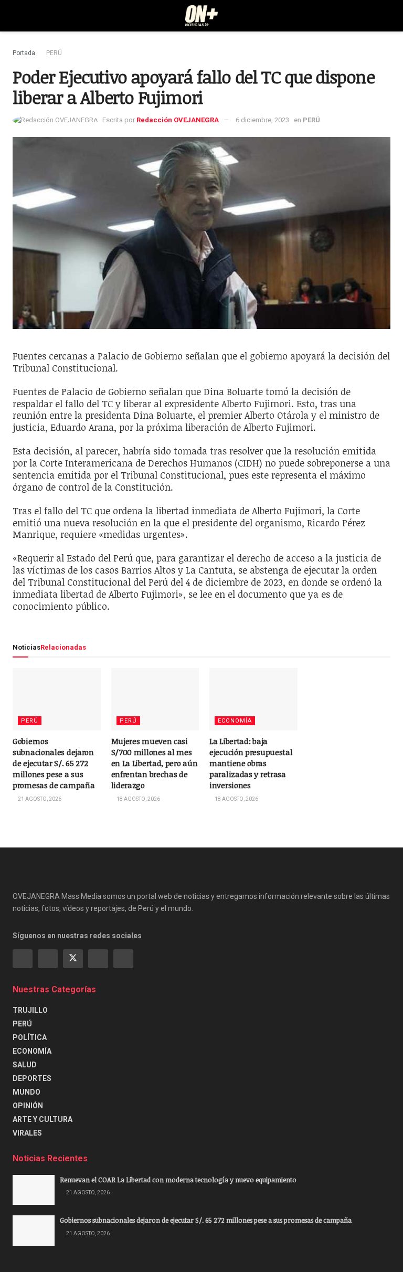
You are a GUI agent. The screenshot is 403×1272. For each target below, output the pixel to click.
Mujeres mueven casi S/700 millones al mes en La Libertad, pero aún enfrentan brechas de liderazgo (154, 763)
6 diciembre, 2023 (262, 120)
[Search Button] (385, 15)
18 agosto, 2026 (137, 799)
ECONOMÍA (235, 720)
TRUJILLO (30, 1010)
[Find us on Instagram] (48, 958)
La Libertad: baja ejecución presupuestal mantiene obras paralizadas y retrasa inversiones (250, 763)
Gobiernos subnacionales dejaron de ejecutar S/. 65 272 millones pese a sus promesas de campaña (53, 763)
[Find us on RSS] (123, 958)
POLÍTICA (30, 1037)
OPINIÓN (28, 1105)
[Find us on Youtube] (98, 958)
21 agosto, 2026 (39, 799)
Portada (24, 53)
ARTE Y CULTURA (42, 1119)
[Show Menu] (17, 15)
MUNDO (26, 1092)
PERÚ (54, 53)
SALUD (25, 1065)
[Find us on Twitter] (73, 958)
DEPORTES (32, 1078)
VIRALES (27, 1133)
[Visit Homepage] (201, 15)
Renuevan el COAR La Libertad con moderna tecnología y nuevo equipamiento (178, 1179)
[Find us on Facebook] (23, 958)
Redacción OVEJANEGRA (177, 120)
